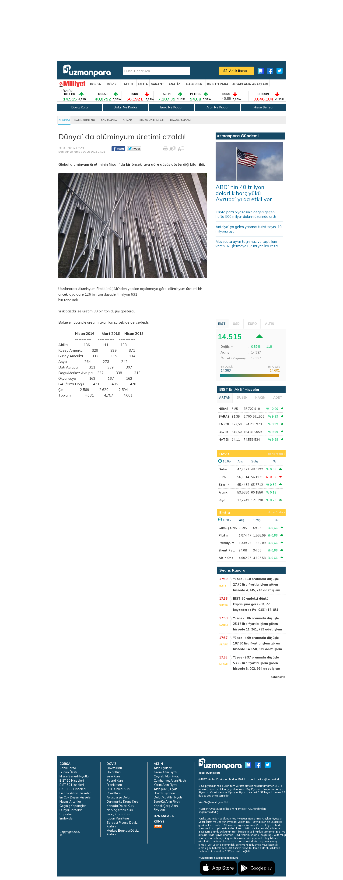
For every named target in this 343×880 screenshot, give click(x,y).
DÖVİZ (111, 84)
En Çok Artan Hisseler (75, 793)
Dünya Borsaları (71, 810)
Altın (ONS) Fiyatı (166, 789)
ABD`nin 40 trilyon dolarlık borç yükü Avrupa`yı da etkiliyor (244, 193)
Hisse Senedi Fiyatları (75, 776)
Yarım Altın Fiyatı (165, 785)
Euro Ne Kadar (171, 107)
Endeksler (67, 818)
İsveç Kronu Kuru (118, 814)
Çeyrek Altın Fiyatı (166, 776)
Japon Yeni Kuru (118, 818)
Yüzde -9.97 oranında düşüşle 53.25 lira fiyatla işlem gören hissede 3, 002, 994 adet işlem (256, 662)
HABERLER (194, 84)
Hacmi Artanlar (70, 801)
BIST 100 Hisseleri (73, 789)
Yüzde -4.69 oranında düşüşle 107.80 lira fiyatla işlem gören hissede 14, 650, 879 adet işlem (257, 643)
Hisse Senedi (263, 107)
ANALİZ (174, 84)
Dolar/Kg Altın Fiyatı (168, 797)
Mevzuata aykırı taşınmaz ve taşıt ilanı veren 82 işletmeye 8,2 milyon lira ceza (247, 243)
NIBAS (223, 409)
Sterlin (224, 485)
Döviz (224, 453)
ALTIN (128, 84)
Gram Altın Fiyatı (165, 772)
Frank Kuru (114, 785)
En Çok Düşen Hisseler (76, 797)
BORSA (95, 84)
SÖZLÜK (66, 91)
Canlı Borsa (68, 768)
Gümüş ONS (228, 528)
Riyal (222, 500)
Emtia (224, 512)
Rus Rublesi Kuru (118, 789)
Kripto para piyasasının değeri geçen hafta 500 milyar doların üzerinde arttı (246, 214)
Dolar (223, 469)
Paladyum (226, 543)
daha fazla (275, 453)
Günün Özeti (68, 772)
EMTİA (143, 84)
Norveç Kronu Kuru (120, 810)
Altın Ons (226, 558)
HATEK (224, 439)
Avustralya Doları (119, 797)
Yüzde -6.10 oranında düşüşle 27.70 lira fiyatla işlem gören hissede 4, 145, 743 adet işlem (256, 584)
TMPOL (224, 424)
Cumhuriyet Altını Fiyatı (170, 780)
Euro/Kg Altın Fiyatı (167, 801)
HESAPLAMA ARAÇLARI (249, 84)
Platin (223, 535)
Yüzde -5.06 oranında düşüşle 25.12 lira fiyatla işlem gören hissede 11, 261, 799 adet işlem (257, 623)
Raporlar (66, 814)
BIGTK (223, 432)
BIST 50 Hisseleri (72, 785)
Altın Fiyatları (163, 768)
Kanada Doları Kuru (120, 806)
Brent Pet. (227, 550)
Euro (222, 477)
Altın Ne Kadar (217, 107)
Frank (223, 492)
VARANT (157, 84)
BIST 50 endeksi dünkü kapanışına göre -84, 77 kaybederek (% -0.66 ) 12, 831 (256, 604)
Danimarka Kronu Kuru (123, 801)
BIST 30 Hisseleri (72, 780)
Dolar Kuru (114, 772)
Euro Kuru (113, 776)
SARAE (224, 416)
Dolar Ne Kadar (125, 107)
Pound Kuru (115, 780)
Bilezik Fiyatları (164, 793)
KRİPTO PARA (217, 84)
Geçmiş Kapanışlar (73, 806)
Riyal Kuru (114, 793)
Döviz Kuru (79, 107)
